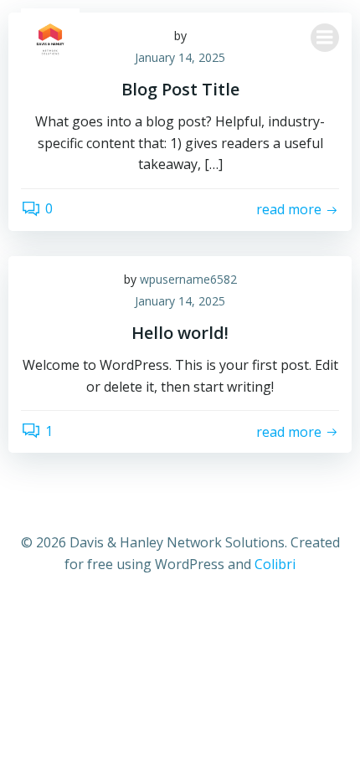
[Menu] (325, 37)
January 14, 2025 (180, 301)
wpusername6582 (188, 279)
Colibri (275, 564)
